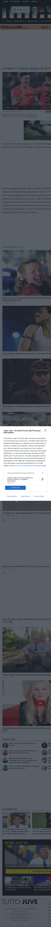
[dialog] (25, 463)
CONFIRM (15, 488)
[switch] (42, 479)
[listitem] (25, 473)
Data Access (25, 496)
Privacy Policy (39, 496)
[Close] (46, 431)
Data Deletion (12, 496)
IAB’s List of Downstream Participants (28, 466)
